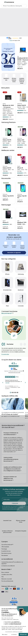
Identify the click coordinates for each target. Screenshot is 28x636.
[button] (21, 344)
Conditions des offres (6, 574)
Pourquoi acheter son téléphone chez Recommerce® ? (10, 478)
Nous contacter (5, 572)
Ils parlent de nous (6, 551)
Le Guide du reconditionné (8, 565)
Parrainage (4, 549)
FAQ (2, 576)
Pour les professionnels (7, 581)
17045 (10, 40)
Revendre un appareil (14, 252)
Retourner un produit (6, 579)
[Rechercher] (25, 5)
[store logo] (9, 2)
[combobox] (12, 5)
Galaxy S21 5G (7, 168)
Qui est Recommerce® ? (7, 544)
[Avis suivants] (25, 383)
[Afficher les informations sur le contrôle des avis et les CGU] (23, 371)
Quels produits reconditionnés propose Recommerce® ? (11, 459)
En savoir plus (5, 354)
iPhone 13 (5, 222)
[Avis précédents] (3, 383)
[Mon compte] (23, 2)
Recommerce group (6, 553)
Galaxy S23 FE (7, 140)
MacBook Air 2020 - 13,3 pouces (8, 106)
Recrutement (4, 555)
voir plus (7, 382)
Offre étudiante (5, 546)
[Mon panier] (26, 2)
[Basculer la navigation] (2, 2)
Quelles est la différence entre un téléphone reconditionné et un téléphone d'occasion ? (13, 469)
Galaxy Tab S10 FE (8, 196)
